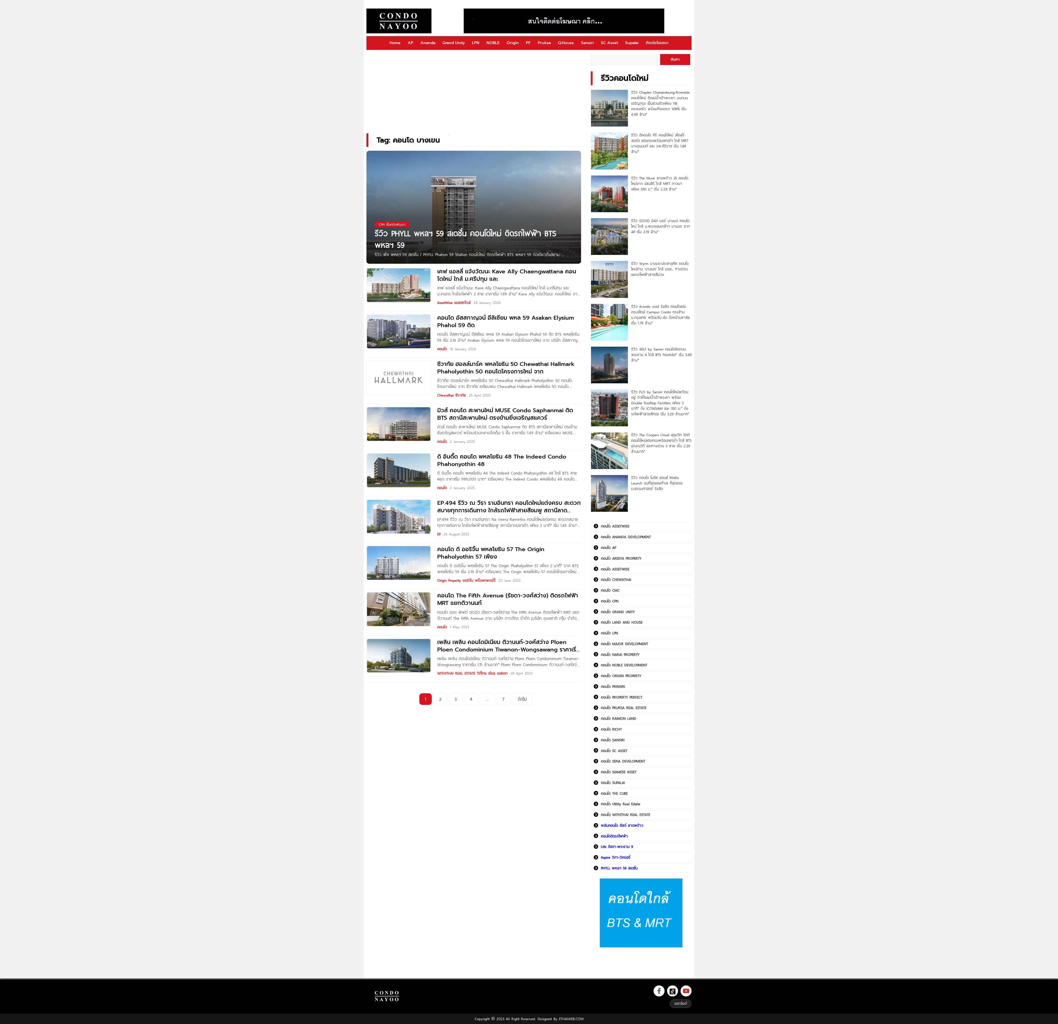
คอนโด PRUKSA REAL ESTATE (623, 707)
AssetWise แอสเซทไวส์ (454, 302)
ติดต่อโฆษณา (657, 43)
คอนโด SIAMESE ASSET (618, 772)
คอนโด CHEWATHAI (616, 579)
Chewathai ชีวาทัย (451, 395)
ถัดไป (522, 699)
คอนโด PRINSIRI (613, 686)
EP (439, 534)
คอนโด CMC (610, 590)
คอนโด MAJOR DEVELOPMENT (624, 643)
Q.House (566, 43)
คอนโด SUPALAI (613, 782)
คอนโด (442, 349)
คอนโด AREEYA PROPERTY (621, 558)
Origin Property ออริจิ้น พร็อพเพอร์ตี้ (466, 580)
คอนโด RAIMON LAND (618, 718)
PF (528, 43)
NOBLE (493, 43)
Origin (513, 43)
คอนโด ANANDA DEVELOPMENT (626, 537)
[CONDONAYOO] (398, 21)
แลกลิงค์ (680, 1003)
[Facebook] (659, 990)
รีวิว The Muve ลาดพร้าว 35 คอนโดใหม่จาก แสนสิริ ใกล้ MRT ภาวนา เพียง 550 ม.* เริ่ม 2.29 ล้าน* (659, 183)
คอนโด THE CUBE (614, 793)
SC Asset (609, 43)
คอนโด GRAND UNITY (618, 612)
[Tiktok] (672, 990)
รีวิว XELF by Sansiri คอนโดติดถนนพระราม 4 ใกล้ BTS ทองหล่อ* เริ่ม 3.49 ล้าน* (661, 354)
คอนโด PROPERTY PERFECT (621, 697)
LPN (475, 43)
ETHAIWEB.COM (571, 1019)
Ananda (427, 43)
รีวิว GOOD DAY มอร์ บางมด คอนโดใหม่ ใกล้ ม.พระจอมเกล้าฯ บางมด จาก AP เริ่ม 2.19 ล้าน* (660, 226)
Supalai (632, 43)
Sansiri (587, 43)
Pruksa (544, 43)
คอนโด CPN (610, 601)
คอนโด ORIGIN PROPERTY (621, 675)
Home (395, 43)
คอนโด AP (608, 547)
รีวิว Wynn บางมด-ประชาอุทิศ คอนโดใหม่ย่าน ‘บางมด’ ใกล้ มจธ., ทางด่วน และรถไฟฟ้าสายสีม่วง (660, 269)
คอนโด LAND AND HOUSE (622, 622)
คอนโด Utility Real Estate (620, 804)
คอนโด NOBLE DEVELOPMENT (624, 665)
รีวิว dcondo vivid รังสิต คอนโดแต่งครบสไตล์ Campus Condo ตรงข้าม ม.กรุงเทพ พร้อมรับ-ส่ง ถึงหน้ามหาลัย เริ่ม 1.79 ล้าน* (660, 315)
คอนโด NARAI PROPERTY (620, 654)
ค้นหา (675, 59)
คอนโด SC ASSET (614, 750)
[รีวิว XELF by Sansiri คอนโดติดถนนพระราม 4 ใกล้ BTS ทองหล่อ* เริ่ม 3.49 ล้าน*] (609, 365)
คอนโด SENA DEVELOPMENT (623, 761)
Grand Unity (453, 43)
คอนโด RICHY (611, 729)
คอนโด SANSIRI (613, 740)
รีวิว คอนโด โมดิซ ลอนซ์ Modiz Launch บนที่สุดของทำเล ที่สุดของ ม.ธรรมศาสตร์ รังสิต (656, 483)
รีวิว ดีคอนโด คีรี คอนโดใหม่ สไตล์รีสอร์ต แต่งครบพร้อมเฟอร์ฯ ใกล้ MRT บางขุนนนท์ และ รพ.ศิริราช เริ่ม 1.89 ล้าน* (659, 143)
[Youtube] (686, 990)
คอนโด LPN (609, 633)
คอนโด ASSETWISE (615, 526)
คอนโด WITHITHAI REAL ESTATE (625, 814)
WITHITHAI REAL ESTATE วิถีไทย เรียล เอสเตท (472, 673)
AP (410, 43)
